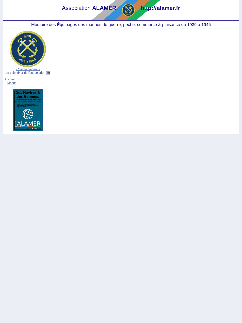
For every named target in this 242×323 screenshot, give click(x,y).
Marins (12, 83)
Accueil (9, 79)
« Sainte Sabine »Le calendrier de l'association (26, 70)
